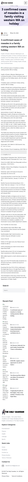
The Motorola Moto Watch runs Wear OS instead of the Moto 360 (17, 377)
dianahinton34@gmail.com (13, 465)
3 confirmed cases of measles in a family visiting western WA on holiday (16, 312)
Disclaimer (4, 449)
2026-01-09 (15, 307)
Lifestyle (4, 436)
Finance (4, 431)
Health (3, 434)
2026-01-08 (15, 373)
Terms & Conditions (17, 476)
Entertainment (6, 428)
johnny (5, 33)
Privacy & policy (6, 455)
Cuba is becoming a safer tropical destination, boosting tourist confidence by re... (17, 330)
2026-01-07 (15, 388)
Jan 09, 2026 (15, 33)
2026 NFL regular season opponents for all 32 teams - (17, 362)
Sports (3, 439)
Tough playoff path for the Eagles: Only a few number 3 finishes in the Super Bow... (17, 393)
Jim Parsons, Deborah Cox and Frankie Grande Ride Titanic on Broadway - (17, 347)
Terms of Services (6, 457)
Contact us (5, 452)
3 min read (5, 35)
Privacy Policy (5, 476)
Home (12, 5)
